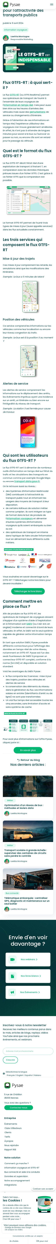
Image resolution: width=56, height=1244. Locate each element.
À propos (8, 1141)
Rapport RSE (10, 1149)
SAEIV (29, 623)
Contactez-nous (18, 1107)
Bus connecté (12, 893)
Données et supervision (16, 1176)
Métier (10, 800)
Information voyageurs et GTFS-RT (21, 1167)
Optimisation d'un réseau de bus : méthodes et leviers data (23, 807)
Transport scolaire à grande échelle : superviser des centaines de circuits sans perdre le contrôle (25, 853)
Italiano (37, 1075)
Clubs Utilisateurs (13, 1128)
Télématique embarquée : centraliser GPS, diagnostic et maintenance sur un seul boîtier (27, 901)
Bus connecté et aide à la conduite (22, 1172)
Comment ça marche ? (16, 1163)
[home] (11, 4)
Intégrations (10, 1184)
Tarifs (7, 1136)
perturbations (37, 111)
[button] (51, 5)
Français (11, 1075)
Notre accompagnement (17, 1180)
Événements (10, 1123)
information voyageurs (20, 518)
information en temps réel (18, 105)
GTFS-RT (14, 94)
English (20, 1075)
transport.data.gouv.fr (27, 481)
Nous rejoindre (11, 1145)
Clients (7, 1132)
